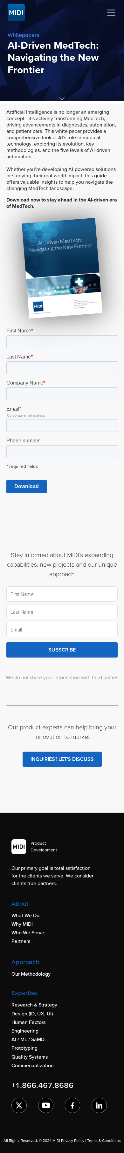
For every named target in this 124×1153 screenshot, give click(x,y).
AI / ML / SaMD (28, 1039)
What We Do (25, 915)
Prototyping (24, 1048)
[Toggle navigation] (111, 12)
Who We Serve (27, 932)
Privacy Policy (72, 1140)
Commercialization (32, 1065)
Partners (21, 941)
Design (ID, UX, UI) (32, 1013)
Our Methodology (31, 974)
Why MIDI (22, 924)
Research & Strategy (34, 1004)
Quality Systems (29, 1057)
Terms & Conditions (104, 1140)
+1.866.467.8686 (42, 1085)
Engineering (24, 1031)
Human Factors (28, 1022)
